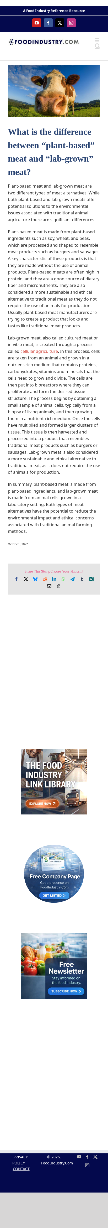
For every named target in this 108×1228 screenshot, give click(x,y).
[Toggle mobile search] (97, 46)
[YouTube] (79, 1157)
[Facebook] (87, 1157)
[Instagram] (87, 1165)
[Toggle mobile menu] (97, 40)
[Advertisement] (54, 674)
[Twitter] (95, 1157)
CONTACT (21, 1168)
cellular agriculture (39, 351)
